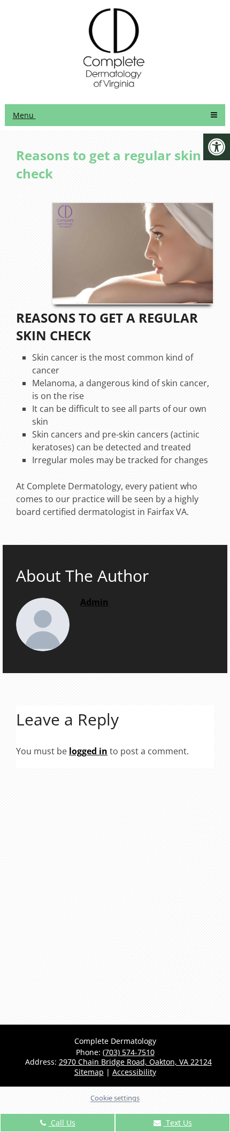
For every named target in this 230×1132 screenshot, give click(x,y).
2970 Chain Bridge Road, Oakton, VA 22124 (135, 1062)
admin (94, 602)
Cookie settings (115, 1098)
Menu (24, 115)
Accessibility (134, 1072)
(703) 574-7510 (129, 1052)
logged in (88, 751)
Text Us (178, 1123)
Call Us (62, 1123)
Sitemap (89, 1072)
